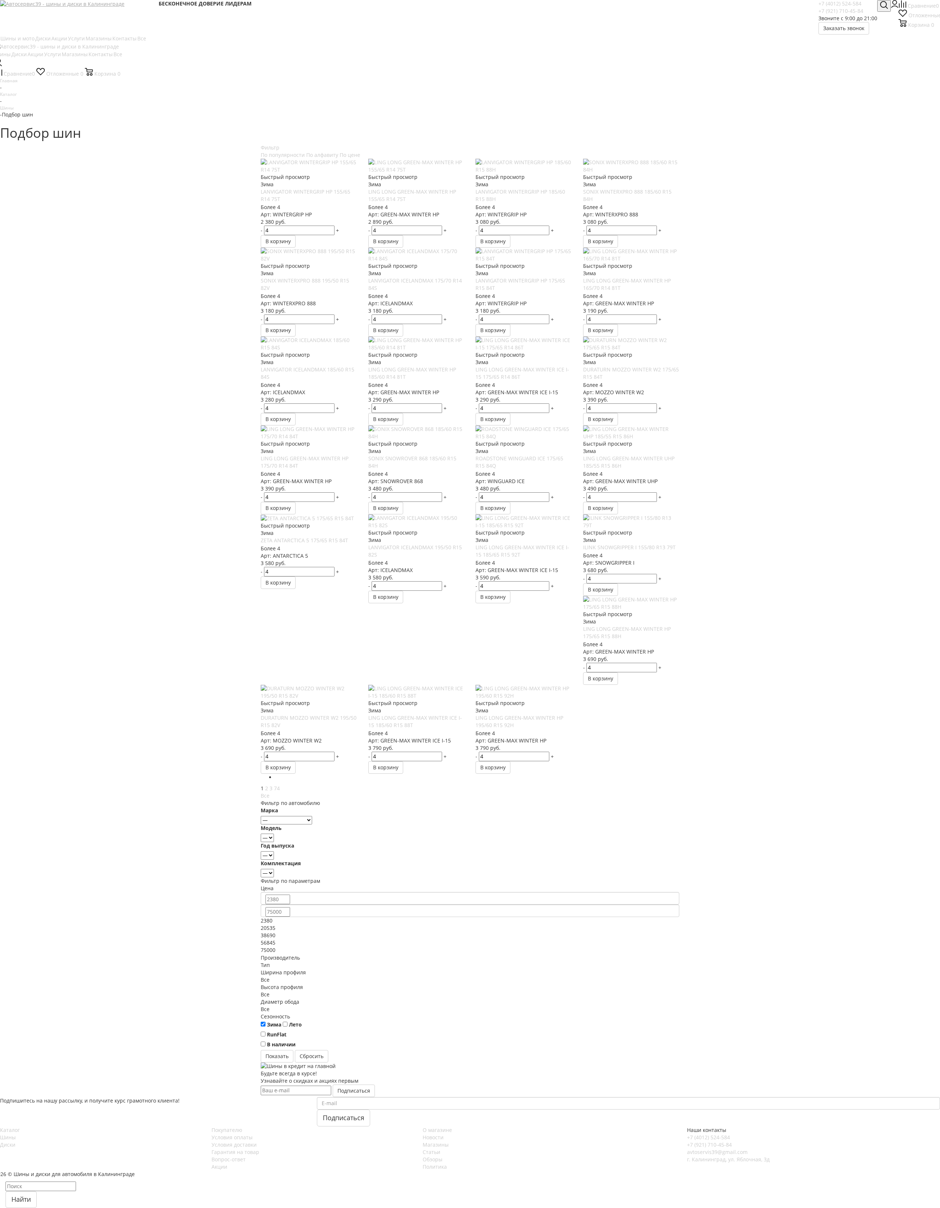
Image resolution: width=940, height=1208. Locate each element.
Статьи (431, 1151)
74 (277, 788)
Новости (433, 1137)
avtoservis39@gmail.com (717, 1151)
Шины (8, 1137)
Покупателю (227, 1129)
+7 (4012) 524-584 (839, 3)
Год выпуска (277, 845)
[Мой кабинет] (895, 5)
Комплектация (281, 863)
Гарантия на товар (235, 1151)
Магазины (436, 1144)
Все (265, 795)
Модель (271, 827)
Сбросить (311, 1056)
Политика (435, 1166)
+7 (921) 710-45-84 (840, 10)
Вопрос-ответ (229, 1159)
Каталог (10, 1129)
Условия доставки (234, 1144)
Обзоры (432, 1159)
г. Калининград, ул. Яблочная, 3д (728, 1159)
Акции (219, 1166)
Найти (21, 1199)
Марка (269, 810)
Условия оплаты (232, 1137)
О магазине (437, 1129)
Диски (7, 1144)
